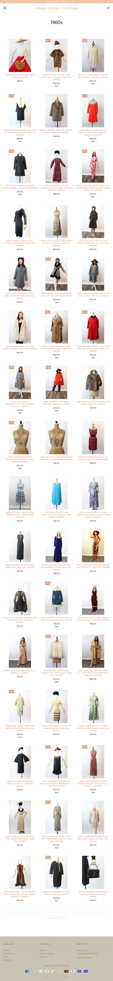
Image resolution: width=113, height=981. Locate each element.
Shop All (44, 957)
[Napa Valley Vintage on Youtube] (66, 977)
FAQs (5, 957)
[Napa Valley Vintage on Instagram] (56, 977)
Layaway (7, 960)
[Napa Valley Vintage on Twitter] (46, 977)
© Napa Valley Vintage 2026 (56, 966)
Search (6, 950)
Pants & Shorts (46, 954)
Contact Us (8, 954)
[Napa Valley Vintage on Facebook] (51, 977)
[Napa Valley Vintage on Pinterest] (61, 977)
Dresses (43, 950)
